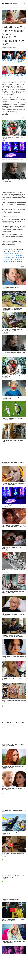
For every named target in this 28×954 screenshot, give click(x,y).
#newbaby (7, 257)
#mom (17, 255)
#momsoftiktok (8, 253)
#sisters (6, 255)
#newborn (14, 257)
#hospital (6, 259)
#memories (17, 259)
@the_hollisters (8, 249)
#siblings (12, 255)
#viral (11, 259)
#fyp (18, 251)
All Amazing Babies (10, 3)
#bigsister (21, 257)
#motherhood (17, 253)
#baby (21, 255)
